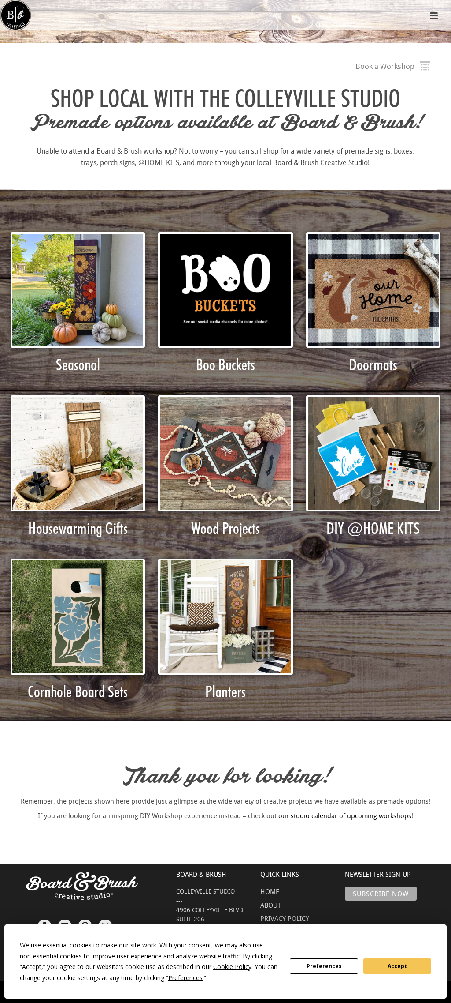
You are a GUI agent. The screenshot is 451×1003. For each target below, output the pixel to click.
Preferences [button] (185, 977)
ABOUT (270, 905)
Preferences (324, 966)
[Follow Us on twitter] (105, 922)
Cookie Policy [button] (232, 966)
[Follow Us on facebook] (44, 922)
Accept (397, 966)
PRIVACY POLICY (284, 918)
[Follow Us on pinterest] (85, 922)
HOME (269, 891)
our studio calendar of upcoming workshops (344, 815)
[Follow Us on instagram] (65, 922)
